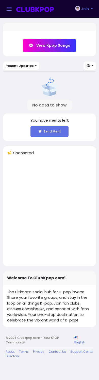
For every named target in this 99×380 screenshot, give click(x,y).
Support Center (81, 351)
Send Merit (52, 131)
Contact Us (57, 351)
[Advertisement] (49, 213)
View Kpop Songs (52, 45)
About (10, 351)
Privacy (38, 351)
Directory (12, 356)
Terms (24, 351)
